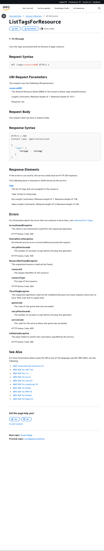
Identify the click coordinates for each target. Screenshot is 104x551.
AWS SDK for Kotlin (22, 388)
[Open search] (99, 8)
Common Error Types (83, 220)
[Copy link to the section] (7, 56)
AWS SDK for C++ (21, 373)
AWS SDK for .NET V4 (23, 369)
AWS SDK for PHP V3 (22, 391)
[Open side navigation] (4, 16)
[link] (52, 16)
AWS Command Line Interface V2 (28, 366)
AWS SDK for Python (22, 395)
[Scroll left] (20, 8)
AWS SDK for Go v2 (22, 377)
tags (18, 148)
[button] (16, 39)
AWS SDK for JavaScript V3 (25, 384)
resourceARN (15, 88)
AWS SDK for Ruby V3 (23, 399)
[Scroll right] (86, 8)
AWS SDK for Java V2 (22, 380)
